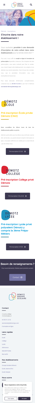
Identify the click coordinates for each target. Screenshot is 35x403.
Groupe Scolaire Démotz (9, 365)
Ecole (3, 337)
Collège (4, 341)
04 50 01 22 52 (6, 320)
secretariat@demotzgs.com (10, 323)
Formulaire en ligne (7, 326)
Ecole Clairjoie (6, 372)
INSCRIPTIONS (6, 351)
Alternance (5, 347)
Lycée (3, 344)
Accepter (24, 398)
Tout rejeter (11, 398)
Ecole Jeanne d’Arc (7, 368)
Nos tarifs (5, 354)
